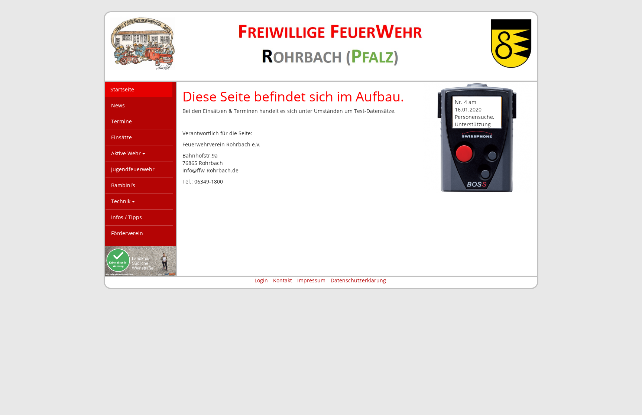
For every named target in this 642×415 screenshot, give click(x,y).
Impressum (311, 280)
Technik (121, 201)
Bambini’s (123, 185)
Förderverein (127, 233)
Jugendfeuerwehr (133, 169)
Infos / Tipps (126, 217)
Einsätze (121, 137)
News (118, 105)
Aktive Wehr (126, 153)
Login (261, 280)
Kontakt (282, 280)
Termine (121, 121)
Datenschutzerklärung (358, 280)
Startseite (122, 89)
